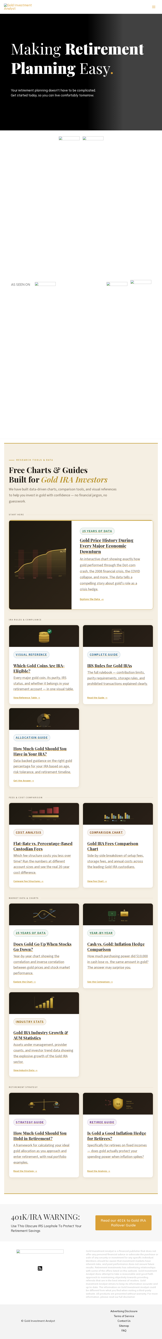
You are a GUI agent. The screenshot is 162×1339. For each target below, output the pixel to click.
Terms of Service (124, 1316)
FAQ (124, 1330)
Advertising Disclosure (124, 1311)
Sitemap (124, 1325)
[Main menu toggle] (153, 6)
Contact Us (124, 1320)
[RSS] (40, 1268)
